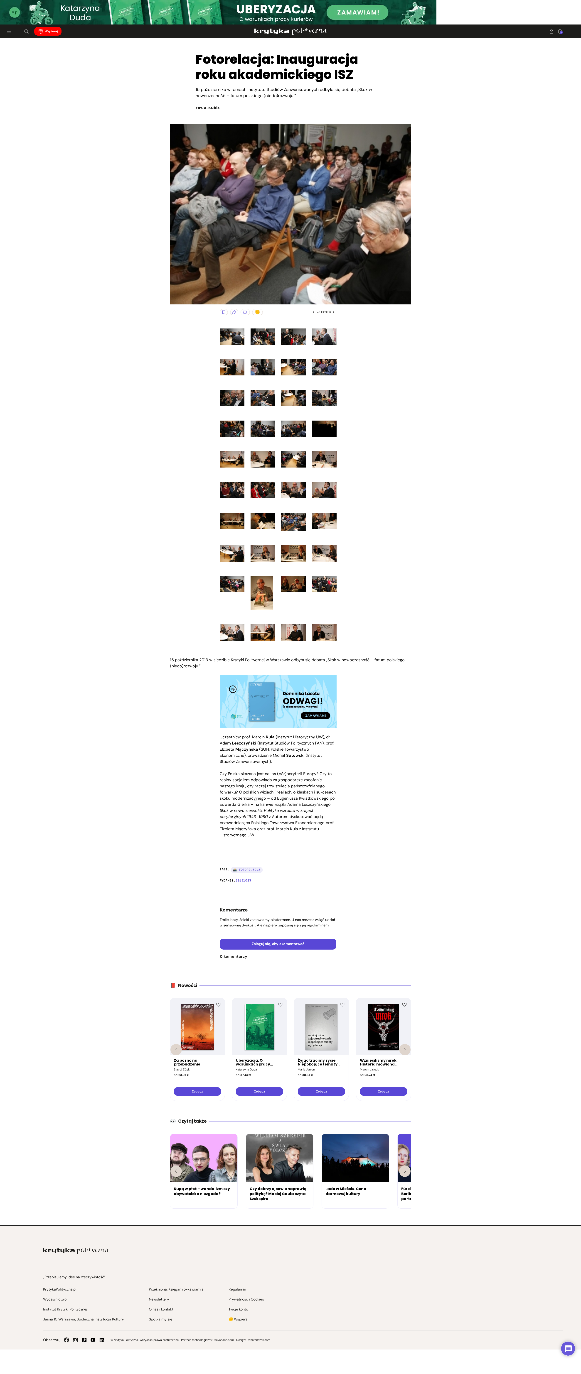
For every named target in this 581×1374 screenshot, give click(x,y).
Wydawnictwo (54, 1299)
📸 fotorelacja (246, 870)
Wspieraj (51, 31)
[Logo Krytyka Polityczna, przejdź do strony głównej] (290, 31)
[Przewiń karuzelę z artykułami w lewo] (176, 1171)
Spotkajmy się (160, 1319)
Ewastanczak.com (258, 1340)
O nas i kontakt (161, 1309)
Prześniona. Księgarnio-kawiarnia (176, 1289)
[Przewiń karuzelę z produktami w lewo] (176, 1049)
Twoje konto (238, 1309)
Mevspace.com (224, 1340)
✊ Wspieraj (239, 1319)
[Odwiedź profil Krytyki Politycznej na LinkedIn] (102, 1340)
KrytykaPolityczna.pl (59, 1289)
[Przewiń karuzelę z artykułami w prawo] (405, 1171)
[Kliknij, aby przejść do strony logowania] (551, 31)
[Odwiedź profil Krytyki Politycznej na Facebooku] (66, 1340)
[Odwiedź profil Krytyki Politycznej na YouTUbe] (93, 1340)
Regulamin (237, 1289)
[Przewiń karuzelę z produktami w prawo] (405, 1049)
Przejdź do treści (23, 13)
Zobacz (197, 1091)
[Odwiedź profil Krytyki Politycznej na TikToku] (84, 1340)
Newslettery (159, 1299)
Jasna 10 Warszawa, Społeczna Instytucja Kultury (83, 1319)
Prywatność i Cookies (246, 1299)
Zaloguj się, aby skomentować (278, 943)
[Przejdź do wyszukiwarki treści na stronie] (26, 31)
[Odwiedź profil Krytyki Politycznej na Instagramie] (75, 1340)
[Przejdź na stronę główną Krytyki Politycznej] (75, 1251)
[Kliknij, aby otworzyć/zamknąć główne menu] (9, 31)
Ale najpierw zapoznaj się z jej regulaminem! (293, 925)
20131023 (243, 880)
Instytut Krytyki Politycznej (65, 1309)
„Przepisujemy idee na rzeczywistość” (74, 1277)
